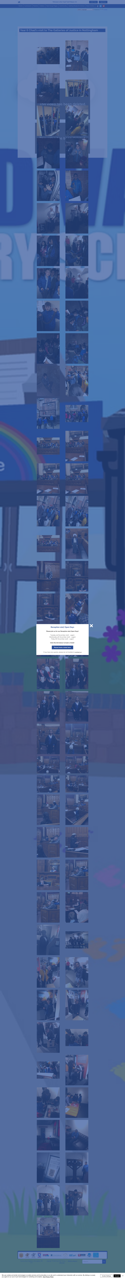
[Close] (123, 1276)
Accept (117, 1276)
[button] (91, 625)
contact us (78, 652)
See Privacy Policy (48, 1277)
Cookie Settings (106, 1276)
